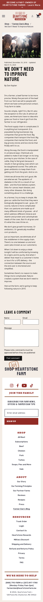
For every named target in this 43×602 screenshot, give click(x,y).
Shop (7, 24)
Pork (21, 455)
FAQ (21, 562)
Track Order (21, 521)
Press (21, 504)
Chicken (21, 451)
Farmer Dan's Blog (21, 509)
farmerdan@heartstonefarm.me (21, 588)
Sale (21, 469)
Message (8, 328)
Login (21, 526)
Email (25, 318)
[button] (3, 16)
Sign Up (11, 421)
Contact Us (21, 530)
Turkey (21, 460)
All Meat (21, 437)
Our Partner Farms (21, 491)
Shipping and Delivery (21, 544)
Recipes (21, 500)
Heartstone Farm (25, 592)
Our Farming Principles (21, 486)
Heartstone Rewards (21, 535)
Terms (21, 558)
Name (6, 318)
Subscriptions (21, 442)
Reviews (21, 495)
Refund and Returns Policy (21, 549)
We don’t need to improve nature (19, 27)
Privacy (21, 553)
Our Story (21, 482)
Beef (21, 446)
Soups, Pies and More (21, 464)
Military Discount (21, 540)
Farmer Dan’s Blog (20, 24)
